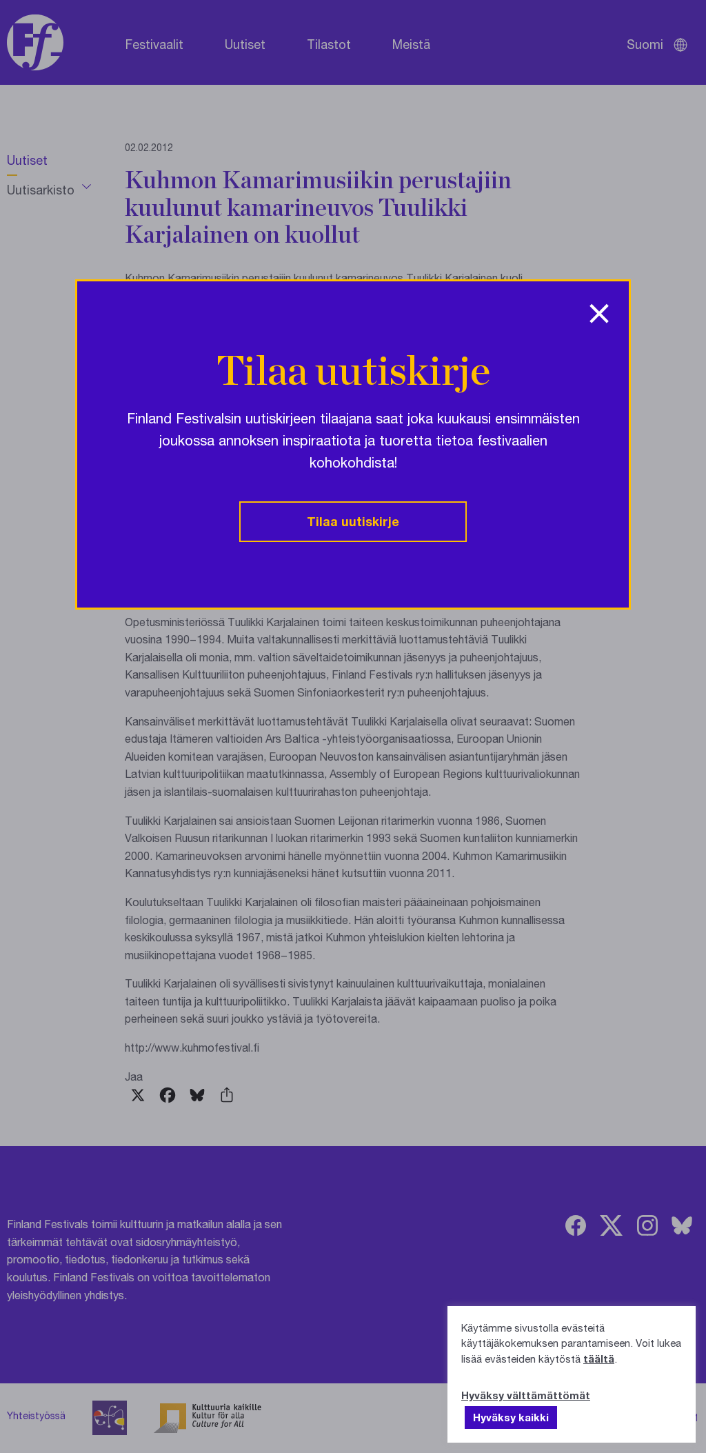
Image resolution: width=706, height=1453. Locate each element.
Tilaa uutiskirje (353, 521)
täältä (598, 1358)
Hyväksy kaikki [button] (511, 1417)
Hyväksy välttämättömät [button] (525, 1395)
